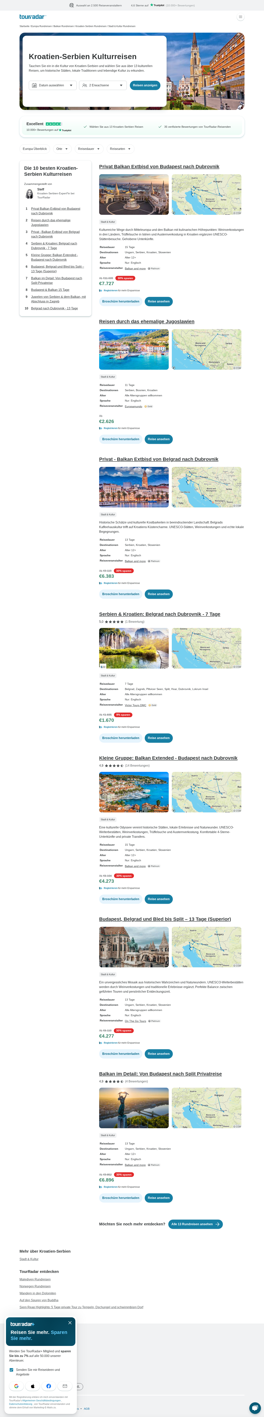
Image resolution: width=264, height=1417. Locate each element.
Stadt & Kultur (29, 1259)
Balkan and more (135, 268)
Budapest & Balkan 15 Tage (50, 290)
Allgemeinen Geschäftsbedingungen (41, 1400)
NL (78, 1386)
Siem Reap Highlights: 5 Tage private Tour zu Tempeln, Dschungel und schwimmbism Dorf (81, 1307)
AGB (86, 1408)
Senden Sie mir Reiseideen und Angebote (38, 1372)
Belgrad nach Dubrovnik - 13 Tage (54, 308)
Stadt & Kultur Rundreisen (121, 26)
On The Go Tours (135, 1021)
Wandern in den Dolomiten (38, 1293)
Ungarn (129, 252)
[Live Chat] (255, 1408)
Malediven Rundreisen (35, 1279)
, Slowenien (164, 252)
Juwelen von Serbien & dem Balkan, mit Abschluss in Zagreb (58, 299)
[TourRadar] (33, 17)
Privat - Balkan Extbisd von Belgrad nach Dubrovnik (55, 234)
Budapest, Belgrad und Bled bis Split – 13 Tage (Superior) (57, 269)
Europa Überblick (35, 149)
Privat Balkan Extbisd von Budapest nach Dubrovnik (55, 211)
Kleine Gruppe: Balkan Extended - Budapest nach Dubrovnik (54, 258)
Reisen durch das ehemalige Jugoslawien (51, 223)
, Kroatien (151, 252)
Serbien (129, 390)
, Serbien (139, 252)
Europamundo (133, 406)
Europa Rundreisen (41, 26)
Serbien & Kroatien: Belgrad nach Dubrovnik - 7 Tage (54, 246)
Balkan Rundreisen (64, 26)
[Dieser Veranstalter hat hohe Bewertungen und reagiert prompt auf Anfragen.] (149, 406)
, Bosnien (140, 390)
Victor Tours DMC (135, 705)
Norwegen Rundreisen (35, 1286)
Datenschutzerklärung (21, 1404)
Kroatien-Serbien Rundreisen (91, 26)
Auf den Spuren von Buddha (39, 1300)
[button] (171, 290)
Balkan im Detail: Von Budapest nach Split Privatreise (56, 281)
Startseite (24, 26)
